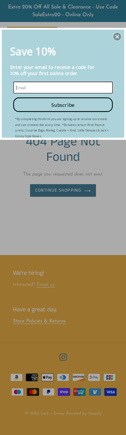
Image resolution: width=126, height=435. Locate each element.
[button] (117, 36)
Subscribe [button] (63, 104)
